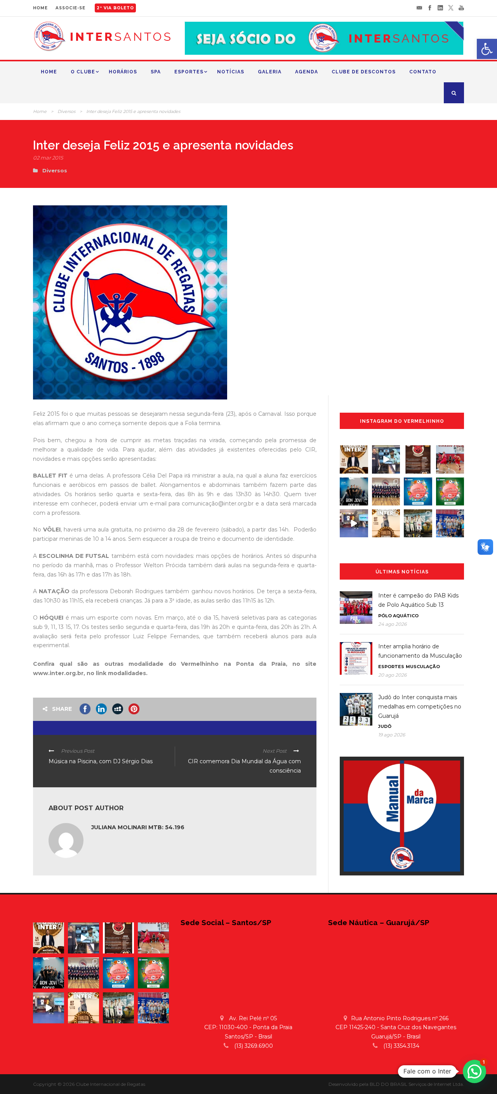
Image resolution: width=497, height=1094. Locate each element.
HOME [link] (40, 7)
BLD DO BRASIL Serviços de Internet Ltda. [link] (417, 1084)
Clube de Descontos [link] (364, 72)
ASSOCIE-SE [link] (70, 7)
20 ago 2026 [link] (392, 675)
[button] (474, 1071)
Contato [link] (422, 72)
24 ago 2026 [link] (392, 624)
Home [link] (49, 72)
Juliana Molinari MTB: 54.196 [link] (137, 827)
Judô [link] (384, 726)
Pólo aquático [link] (398, 615)
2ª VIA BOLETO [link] (115, 7)
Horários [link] (123, 72)
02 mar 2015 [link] (48, 158)
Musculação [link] (423, 666)
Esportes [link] (188, 72)
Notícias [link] (230, 72)
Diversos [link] (66, 111)
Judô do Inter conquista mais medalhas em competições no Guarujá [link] (419, 706)
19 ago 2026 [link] (391, 735)
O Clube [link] (83, 72)
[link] (487, 49)
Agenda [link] (306, 72)
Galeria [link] (270, 72)
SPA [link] (156, 72)
